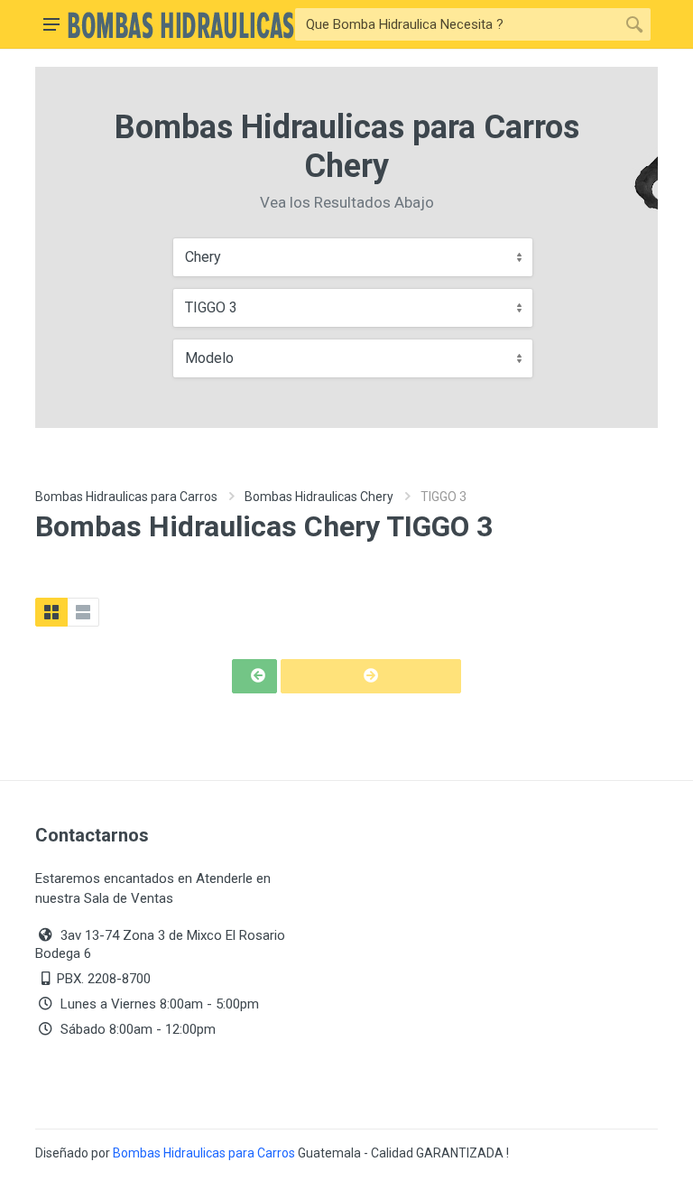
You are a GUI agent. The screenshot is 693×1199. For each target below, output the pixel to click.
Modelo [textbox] (209, 358)
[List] (83, 612)
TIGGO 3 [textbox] (211, 307)
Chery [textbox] (203, 256)
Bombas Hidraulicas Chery (319, 496)
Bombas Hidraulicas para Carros (126, 496)
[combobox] (352, 257)
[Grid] (51, 612)
